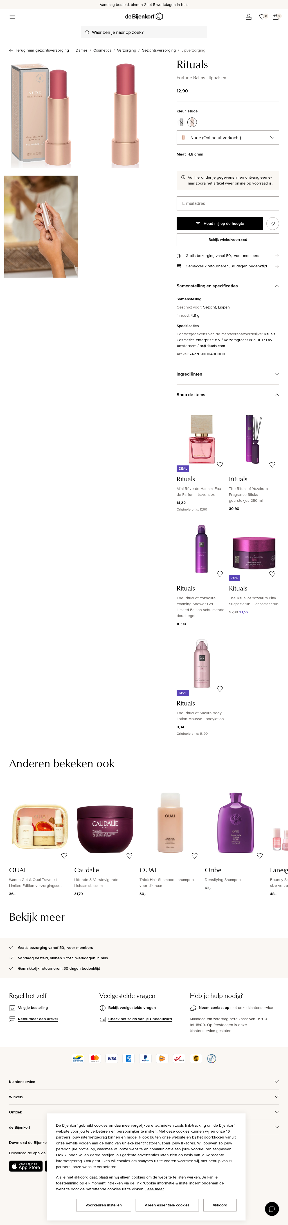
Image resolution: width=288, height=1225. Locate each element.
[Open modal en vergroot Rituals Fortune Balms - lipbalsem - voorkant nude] (41, 113)
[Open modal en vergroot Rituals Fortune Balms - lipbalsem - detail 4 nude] (41, 225)
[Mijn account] (248, 17)
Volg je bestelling (33, 1007)
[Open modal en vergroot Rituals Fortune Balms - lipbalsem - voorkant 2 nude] (125, 113)
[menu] (12, 16)
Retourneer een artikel (38, 1019)
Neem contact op (214, 1007)
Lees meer (154, 1189)
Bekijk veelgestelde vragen (132, 1007)
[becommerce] (211, 1061)
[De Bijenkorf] (144, 16)
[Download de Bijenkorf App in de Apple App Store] (26, 1166)
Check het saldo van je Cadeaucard (140, 1019)
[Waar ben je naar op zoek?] (87, 32)
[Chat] (272, 1209)
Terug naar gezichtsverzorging (42, 50)
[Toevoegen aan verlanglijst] (272, 223)
